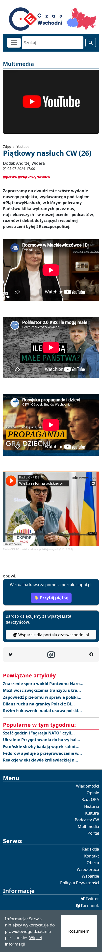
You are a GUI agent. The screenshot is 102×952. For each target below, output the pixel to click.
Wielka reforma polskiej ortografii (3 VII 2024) (47, 549)
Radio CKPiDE (11, 549)
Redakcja (90, 849)
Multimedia (88, 826)
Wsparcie (90, 876)
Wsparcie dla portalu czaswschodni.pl (53, 634)
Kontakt (91, 856)
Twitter (92, 898)
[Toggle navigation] (14, 43)
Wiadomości (87, 786)
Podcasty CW (87, 820)
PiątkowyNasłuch (35, 177)
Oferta (93, 862)
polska (11, 177)
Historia (91, 806)
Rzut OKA (90, 799)
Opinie (93, 792)
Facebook (90, 905)
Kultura (92, 813)
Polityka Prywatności (79, 883)
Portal (93, 833)
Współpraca (88, 869)
